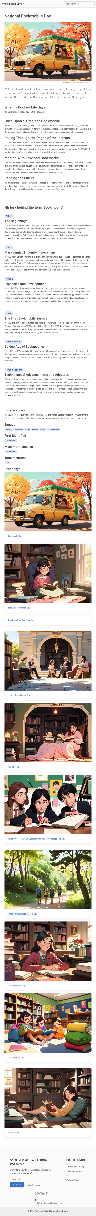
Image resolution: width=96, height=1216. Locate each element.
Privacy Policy (72, 1180)
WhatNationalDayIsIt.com (56, 1211)
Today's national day (75, 1166)
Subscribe (17, 1185)
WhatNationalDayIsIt (13, 3)
